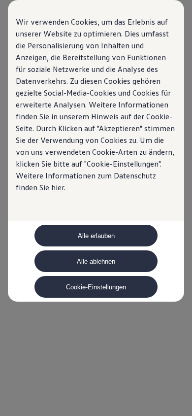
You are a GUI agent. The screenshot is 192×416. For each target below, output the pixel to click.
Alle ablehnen (96, 261)
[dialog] (96, 208)
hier (57, 187)
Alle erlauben (96, 236)
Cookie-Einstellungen (96, 287)
